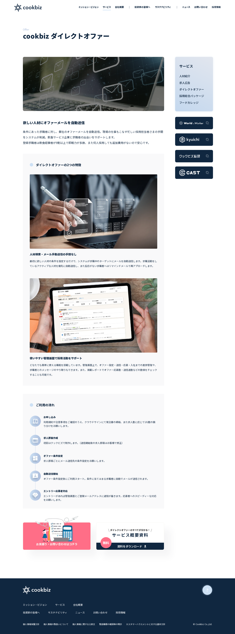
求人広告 (184, 83)
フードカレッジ (189, 102)
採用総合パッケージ (191, 96)
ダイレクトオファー (191, 89)
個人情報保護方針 (31, 624)
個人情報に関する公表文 (83, 624)
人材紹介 (184, 76)
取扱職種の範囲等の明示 (110, 624)
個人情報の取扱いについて (56, 624)
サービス (186, 66)
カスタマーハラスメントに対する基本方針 (145, 624)
